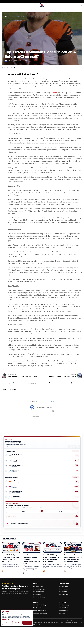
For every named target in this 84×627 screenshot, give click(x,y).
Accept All (27, 622)
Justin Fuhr (7, 571)
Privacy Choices (36, 624)
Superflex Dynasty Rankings (40, 613)
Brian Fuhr (27, 573)
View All (75, 451)
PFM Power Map (63, 591)
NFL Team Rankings (38, 586)
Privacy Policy (5, 619)
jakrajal (10, 60)
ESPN (65, 268)
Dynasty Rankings (37, 607)
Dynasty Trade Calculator (39, 610)
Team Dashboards (63, 586)
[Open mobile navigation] (81, 5)
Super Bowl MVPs (63, 607)
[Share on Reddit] (7, 67)
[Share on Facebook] (14, 67)
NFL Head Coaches (63, 594)
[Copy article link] (11, 67)
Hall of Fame (62, 613)
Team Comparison (63, 589)
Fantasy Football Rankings (39, 605)
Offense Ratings (37, 594)
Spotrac (55, 93)
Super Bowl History (64, 605)
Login (52, 401)
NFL (11, 16)
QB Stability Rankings (38, 591)
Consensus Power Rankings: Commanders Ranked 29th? (31, 560)
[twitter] (81, 1)
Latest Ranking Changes (39, 589)
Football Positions (63, 610)
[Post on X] (18, 67)
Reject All (17, 622)
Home (6, 16)
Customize (7, 622)
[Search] (79, 5)
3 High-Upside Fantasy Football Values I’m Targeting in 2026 (73, 559)
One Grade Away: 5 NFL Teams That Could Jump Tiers (11, 559)
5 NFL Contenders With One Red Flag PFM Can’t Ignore (52, 559)
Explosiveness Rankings (39, 597)
